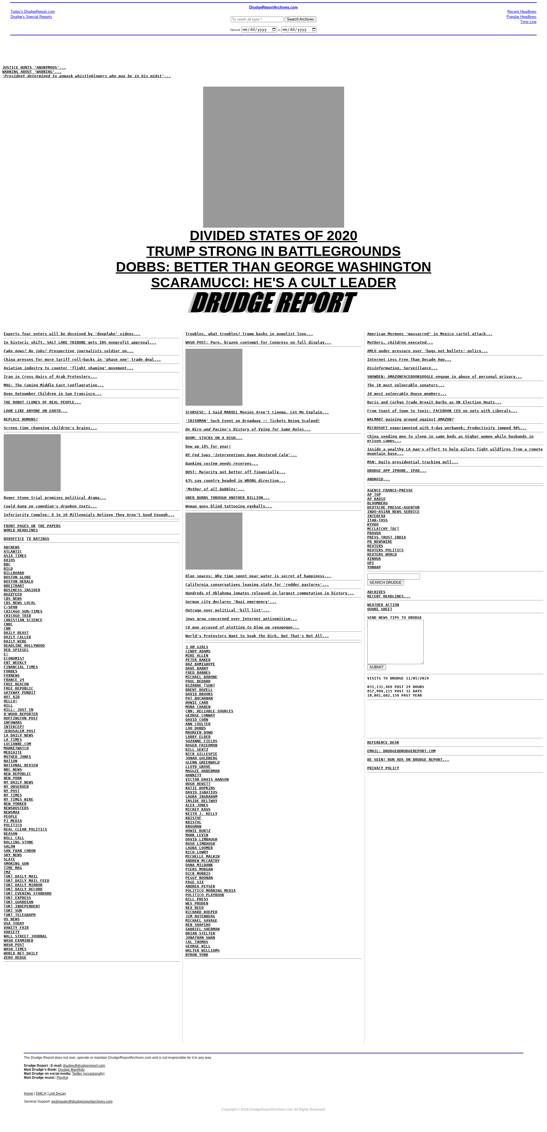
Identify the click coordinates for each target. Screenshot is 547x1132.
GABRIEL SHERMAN (202, 929)
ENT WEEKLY (15, 662)
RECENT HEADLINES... (389, 596)
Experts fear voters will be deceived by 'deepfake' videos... (72, 334)
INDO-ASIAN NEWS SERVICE (393, 511)
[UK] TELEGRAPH (20, 915)
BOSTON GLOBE (17, 577)
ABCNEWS (12, 547)
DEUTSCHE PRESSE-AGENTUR (393, 507)
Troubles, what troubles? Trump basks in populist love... (249, 334)
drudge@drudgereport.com (84, 1066)
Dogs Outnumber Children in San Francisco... (53, 393)
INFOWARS (13, 722)
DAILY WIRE (15, 641)
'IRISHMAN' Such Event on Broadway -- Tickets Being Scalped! (252, 421)
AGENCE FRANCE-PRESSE (390, 490)
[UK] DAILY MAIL (21, 876)
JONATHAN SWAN (200, 937)
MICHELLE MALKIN (202, 856)
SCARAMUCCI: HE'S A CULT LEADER (273, 282)
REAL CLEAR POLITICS (25, 829)
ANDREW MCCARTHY (202, 860)
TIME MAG (13, 868)
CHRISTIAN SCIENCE (23, 620)
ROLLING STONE (18, 842)
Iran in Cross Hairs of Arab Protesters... (50, 376)
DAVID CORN (196, 719)
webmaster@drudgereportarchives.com (82, 1102)
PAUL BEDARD (198, 681)
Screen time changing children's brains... (50, 428)
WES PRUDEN (196, 903)
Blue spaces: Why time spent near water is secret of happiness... (258, 576)
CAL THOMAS (196, 942)
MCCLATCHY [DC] (383, 529)
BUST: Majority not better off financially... (235, 472)
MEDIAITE (13, 752)
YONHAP (374, 567)
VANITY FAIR (16, 927)
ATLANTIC (13, 551)
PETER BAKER (198, 660)
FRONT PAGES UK (20, 526)
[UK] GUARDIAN (18, 902)
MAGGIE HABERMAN (202, 771)
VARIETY (12, 932)
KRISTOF (193, 818)
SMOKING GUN (16, 863)
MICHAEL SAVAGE (201, 920)
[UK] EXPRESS (17, 898)
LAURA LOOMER (199, 848)
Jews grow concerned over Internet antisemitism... (241, 619)
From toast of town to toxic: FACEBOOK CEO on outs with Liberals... (442, 411)
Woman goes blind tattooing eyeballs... (228, 506)
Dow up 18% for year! (208, 446)
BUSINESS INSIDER (22, 590)
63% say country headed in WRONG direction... (235, 480)
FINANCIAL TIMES (21, 667)
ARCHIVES (376, 592)
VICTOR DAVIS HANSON (207, 779)
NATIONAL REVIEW (21, 765)
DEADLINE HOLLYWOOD (24, 645)
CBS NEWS (13, 598)
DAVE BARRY (196, 668)
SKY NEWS (13, 855)
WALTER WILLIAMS (202, 950)
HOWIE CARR (196, 702)
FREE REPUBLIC (18, 688)
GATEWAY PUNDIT (20, 692)
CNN (7, 628)
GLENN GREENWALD (202, 762)
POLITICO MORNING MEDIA (210, 890)
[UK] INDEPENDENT (22, 906)
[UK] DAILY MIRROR (23, 885)
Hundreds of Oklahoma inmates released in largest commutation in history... (269, 593)
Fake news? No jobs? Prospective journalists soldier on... (69, 351)
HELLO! (10, 701)
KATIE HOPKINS (200, 788)
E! (6, 654)
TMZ (7, 872)
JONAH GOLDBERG (201, 758)
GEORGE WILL (198, 946)
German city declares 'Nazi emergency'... (231, 601)
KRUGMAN (193, 826)
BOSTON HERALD (18, 581)
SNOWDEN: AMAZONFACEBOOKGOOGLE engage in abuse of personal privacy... (444, 376)
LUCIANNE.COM (17, 744)
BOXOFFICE (14, 539)
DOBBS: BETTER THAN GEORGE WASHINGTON (273, 266)
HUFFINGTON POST (21, 718)
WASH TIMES (15, 949)
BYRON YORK (196, 954)
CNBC (8, 624)
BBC (7, 564)
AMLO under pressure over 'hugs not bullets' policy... (427, 351)
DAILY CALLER (17, 637)
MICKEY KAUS (198, 809)
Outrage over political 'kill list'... (227, 610)
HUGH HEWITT (198, 784)
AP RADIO (376, 499)
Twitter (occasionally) (88, 1074)
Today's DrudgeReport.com (33, 11)
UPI (370, 563)
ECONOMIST (14, 658)
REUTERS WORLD (382, 554)
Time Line (528, 22)
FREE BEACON (16, 684)
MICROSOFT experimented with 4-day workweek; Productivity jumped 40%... (447, 428)
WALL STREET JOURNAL (25, 936)
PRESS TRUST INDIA (386, 537)
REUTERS (375, 546)
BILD (8, 568)
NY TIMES (13, 795)
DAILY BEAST (16, 633)
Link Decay (57, 1094)
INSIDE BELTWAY (201, 801)
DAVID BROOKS (199, 694)
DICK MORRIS (198, 873)
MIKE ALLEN (196, 655)
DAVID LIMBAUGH (201, 839)
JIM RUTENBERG (200, 916)
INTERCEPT (14, 727)
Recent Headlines (521, 11)
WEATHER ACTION (383, 605)
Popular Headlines (521, 17)
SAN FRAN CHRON (20, 851)
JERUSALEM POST (20, 731)
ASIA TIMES (15, 556)
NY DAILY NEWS (18, 782)
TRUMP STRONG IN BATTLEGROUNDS (273, 251)
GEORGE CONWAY (200, 715)
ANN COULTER (198, 724)
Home (28, 1094)
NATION (10, 761)
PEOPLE (10, 816)
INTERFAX (376, 516)
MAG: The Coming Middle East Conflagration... (54, 385)
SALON (9, 846)
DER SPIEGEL (16, 650)
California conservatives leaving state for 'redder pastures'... (257, 584)
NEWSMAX (12, 812)
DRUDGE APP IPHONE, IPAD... (396, 470)
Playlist (62, 1078)
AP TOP (374, 494)
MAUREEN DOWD (199, 732)
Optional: (236, 29)
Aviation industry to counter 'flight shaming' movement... (69, 368)
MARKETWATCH (16, 748)
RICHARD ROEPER (201, 912)
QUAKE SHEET (379, 609)
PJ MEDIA (13, 821)
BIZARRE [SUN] (200, 685)
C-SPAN (10, 607)
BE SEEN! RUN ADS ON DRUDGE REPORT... (408, 759)
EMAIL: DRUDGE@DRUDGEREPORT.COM (401, 751)
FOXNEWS (12, 675)
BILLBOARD (14, 573)
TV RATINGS (37, 539)
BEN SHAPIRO (198, 925)
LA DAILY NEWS (18, 735)
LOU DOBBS (195, 728)
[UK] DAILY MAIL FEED (26, 880)
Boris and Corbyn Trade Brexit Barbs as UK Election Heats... (434, 402)
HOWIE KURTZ (198, 831)
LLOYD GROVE (198, 766)
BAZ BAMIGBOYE (200, 664)
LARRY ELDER (198, 737)
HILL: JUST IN (18, 709)
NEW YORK (13, 778)
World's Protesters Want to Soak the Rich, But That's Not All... (257, 636)
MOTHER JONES (17, 756)
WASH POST (14, 945)
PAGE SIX (194, 882)
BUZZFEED (13, 594)
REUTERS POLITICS (385, 550)
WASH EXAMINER (18, 940)
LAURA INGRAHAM (201, 796)
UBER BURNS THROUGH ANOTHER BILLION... (227, 497)
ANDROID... (378, 479)
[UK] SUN (13, 910)
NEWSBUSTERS (16, 808)
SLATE (9, 859)
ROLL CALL (14, 838)
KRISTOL (193, 822)
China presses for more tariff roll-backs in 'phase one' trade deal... (82, 359)
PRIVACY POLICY (383, 768)
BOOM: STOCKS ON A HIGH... (213, 438)
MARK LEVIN (196, 835)
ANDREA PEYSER (200, 886)
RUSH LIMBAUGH (200, 843)
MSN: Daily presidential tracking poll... (412, 462)
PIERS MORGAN (199, 869)
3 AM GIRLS (196, 647)
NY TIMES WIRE (18, 799)
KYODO (373, 524)
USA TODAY (14, 923)
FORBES (10, 671)
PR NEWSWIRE (379, 541)
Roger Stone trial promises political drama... (55, 497)
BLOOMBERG (377, 503)
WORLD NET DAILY (21, 953)
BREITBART (14, 586)
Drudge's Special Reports (31, 17)
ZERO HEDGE (15, 957)
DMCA (41, 1094)
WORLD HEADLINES (21, 530)
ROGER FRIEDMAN (201, 745)
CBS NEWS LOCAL (20, 603)
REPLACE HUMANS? (21, 419)
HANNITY (193, 775)
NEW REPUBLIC (17, 774)
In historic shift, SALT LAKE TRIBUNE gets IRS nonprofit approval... (80, 342)
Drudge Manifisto (71, 1070)
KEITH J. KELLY (201, 813)
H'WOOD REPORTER (21, 714)
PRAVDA (374, 533)
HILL (8, 705)
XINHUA (374, 558)
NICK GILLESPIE (201, 754)
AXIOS (9, 560)
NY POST (12, 791)
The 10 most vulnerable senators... (406, 385)
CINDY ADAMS (198, 651)
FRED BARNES (198, 672)
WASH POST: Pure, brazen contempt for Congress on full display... (258, 342)
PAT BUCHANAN (199, 698)
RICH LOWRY (196, 852)
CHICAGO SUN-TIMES (23, 611)
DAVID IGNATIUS (201, 792)
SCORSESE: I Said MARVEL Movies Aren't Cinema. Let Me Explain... (257, 412)
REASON (10, 833)
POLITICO (13, 825)
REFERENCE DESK (383, 742)
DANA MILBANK (199, 865)
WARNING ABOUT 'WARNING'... (32, 72)
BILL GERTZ (196, 749)
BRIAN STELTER (200, 933)
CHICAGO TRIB (17, 615)
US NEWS (12, 919)
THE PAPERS (49, 526)
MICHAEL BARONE (201, 677)
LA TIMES (13, 739)
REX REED (194, 907)
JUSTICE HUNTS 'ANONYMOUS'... (34, 67)
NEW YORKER (15, 803)
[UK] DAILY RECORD (23, 889)
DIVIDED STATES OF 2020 (274, 235)
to (279, 29)
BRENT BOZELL (199, 690)
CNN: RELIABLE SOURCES (209, 711)
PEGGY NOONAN (199, 878)
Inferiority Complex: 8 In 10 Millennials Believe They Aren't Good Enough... (89, 515)
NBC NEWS (13, 769)
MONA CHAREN (198, 707)
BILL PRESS (196, 899)
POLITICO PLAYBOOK (204, 895)
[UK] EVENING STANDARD (28, 893)
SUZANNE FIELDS (201, 741)
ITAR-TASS (377, 520)
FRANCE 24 (14, 680)
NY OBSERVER (16, 786)
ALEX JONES (196, 805)
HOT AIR (12, 697)
